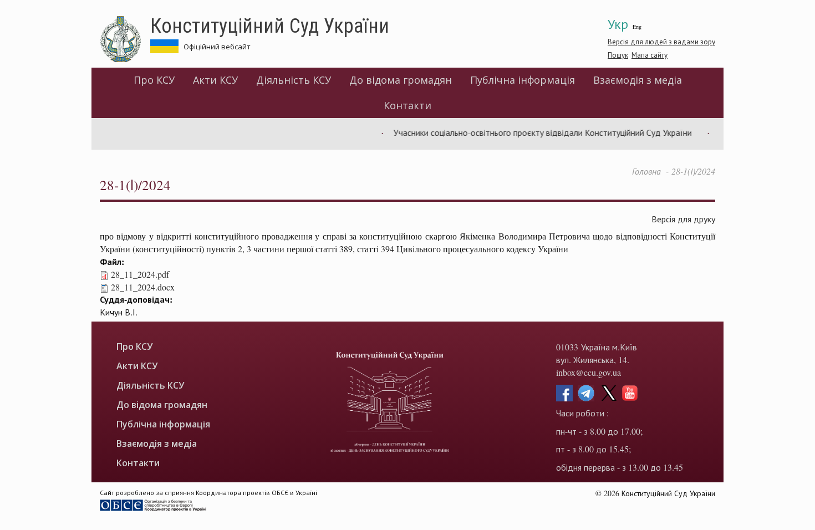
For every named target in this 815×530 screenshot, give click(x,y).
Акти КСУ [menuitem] (215, 79)
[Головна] (125, 39)
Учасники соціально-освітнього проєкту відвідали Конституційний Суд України (535, 132)
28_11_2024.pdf (140, 274)
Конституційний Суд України (269, 25)
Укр (618, 24)
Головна (646, 171)
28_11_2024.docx (143, 287)
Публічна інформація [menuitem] (522, 79)
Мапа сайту (649, 55)
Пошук (618, 55)
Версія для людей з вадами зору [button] (661, 42)
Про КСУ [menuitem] (154, 79)
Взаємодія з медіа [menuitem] (637, 79)
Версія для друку (683, 219)
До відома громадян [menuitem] (400, 79)
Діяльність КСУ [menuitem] (293, 79)
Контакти (407, 105)
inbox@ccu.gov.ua (588, 372)
